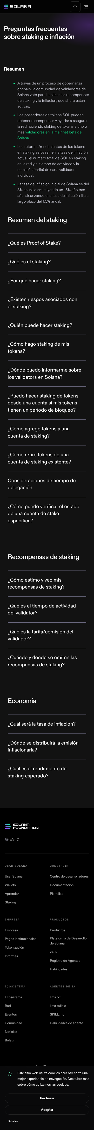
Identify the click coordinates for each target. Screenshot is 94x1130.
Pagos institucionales (20, 939)
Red (8, 1006)
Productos (57, 930)
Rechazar (47, 1098)
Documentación (62, 885)
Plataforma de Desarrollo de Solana (68, 941)
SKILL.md (57, 1015)
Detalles (13, 1121)
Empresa (11, 930)
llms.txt (55, 997)
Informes (11, 956)
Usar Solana (13, 877)
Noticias (11, 1032)
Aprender (12, 894)
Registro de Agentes (65, 961)
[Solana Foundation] (47, 826)
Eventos (11, 1015)
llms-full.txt (58, 1006)
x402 (54, 952)
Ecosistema (13, 997)
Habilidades (58, 970)
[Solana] (17, 6)
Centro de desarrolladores (69, 877)
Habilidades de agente (66, 1023)
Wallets (10, 885)
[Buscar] (75, 6)
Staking (10, 903)
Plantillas (56, 894)
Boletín (10, 1041)
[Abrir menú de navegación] (86, 6)
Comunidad (13, 1023)
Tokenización (14, 948)
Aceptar (47, 1110)
